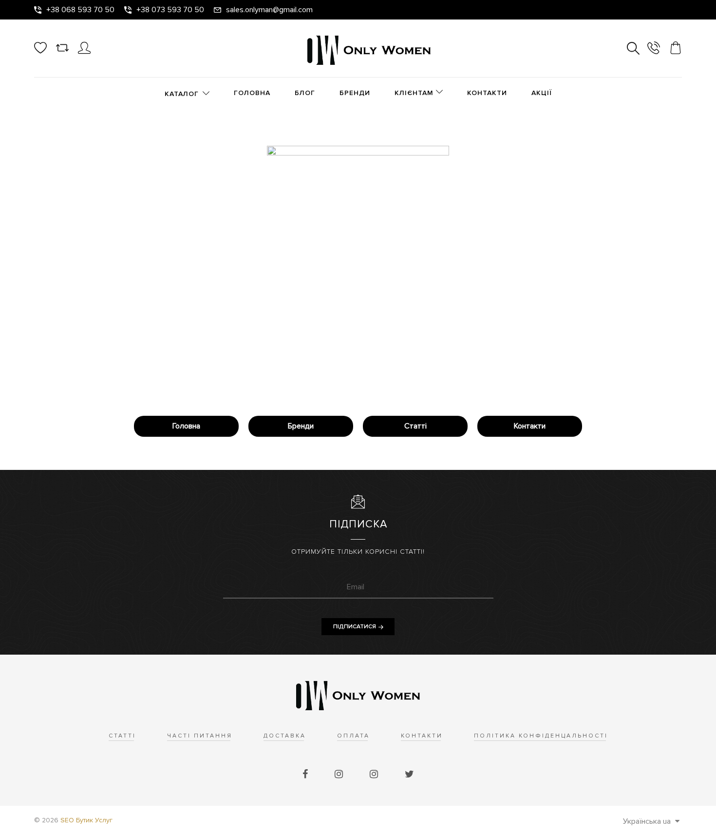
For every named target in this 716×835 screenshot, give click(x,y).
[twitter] (409, 774)
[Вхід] (84, 52)
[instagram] (340, 774)
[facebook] (306, 774)
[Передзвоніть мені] (653, 49)
